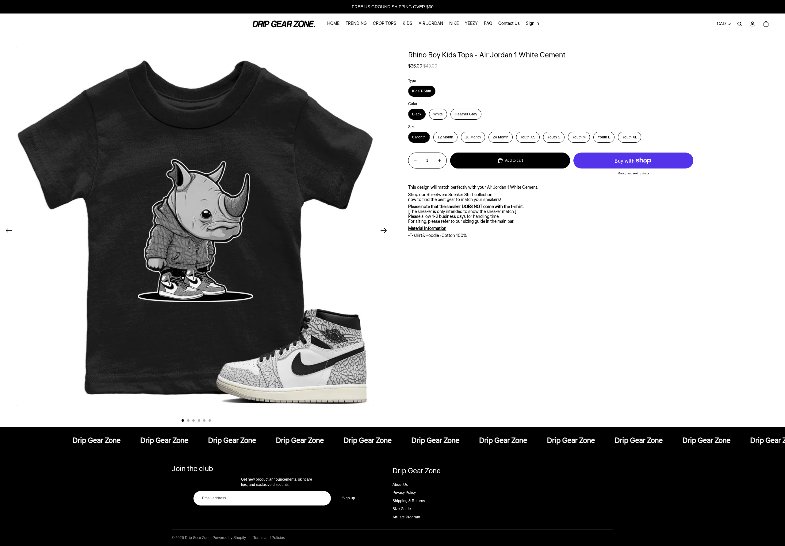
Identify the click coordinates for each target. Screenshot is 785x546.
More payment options (633, 173)
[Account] (752, 24)
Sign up (348, 498)
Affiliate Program (406, 517)
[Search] (739, 24)
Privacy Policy (404, 492)
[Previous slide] (7, 231)
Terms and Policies (269, 538)
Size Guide (401, 509)
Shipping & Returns (408, 501)
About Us (400, 484)
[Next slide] (385, 231)
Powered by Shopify (229, 538)
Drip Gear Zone (198, 538)
